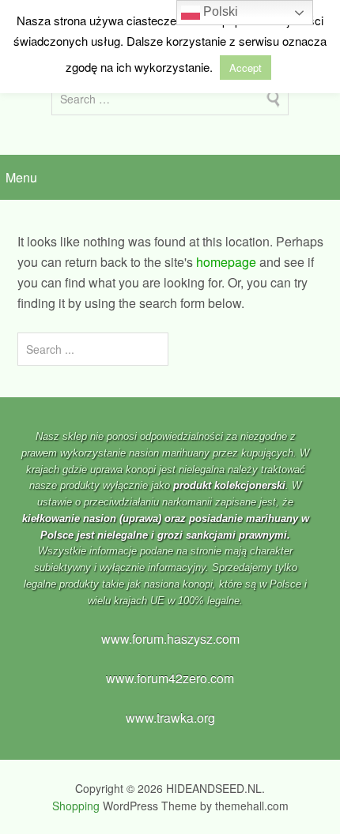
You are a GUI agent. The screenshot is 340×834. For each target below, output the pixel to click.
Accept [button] (245, 67)
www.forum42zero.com (170, 678)
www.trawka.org (170, 717)
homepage (226, 262)
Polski (219, 11)
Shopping (76, 805)
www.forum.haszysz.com (170, 638)
